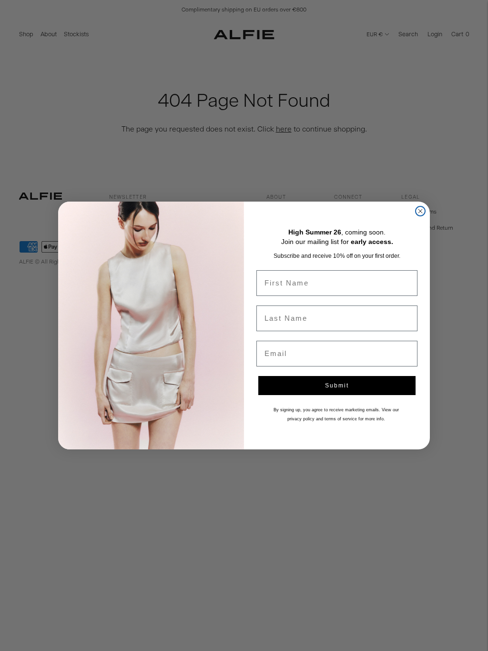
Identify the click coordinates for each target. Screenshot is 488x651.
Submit (337, 385)
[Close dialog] (420, 211)
